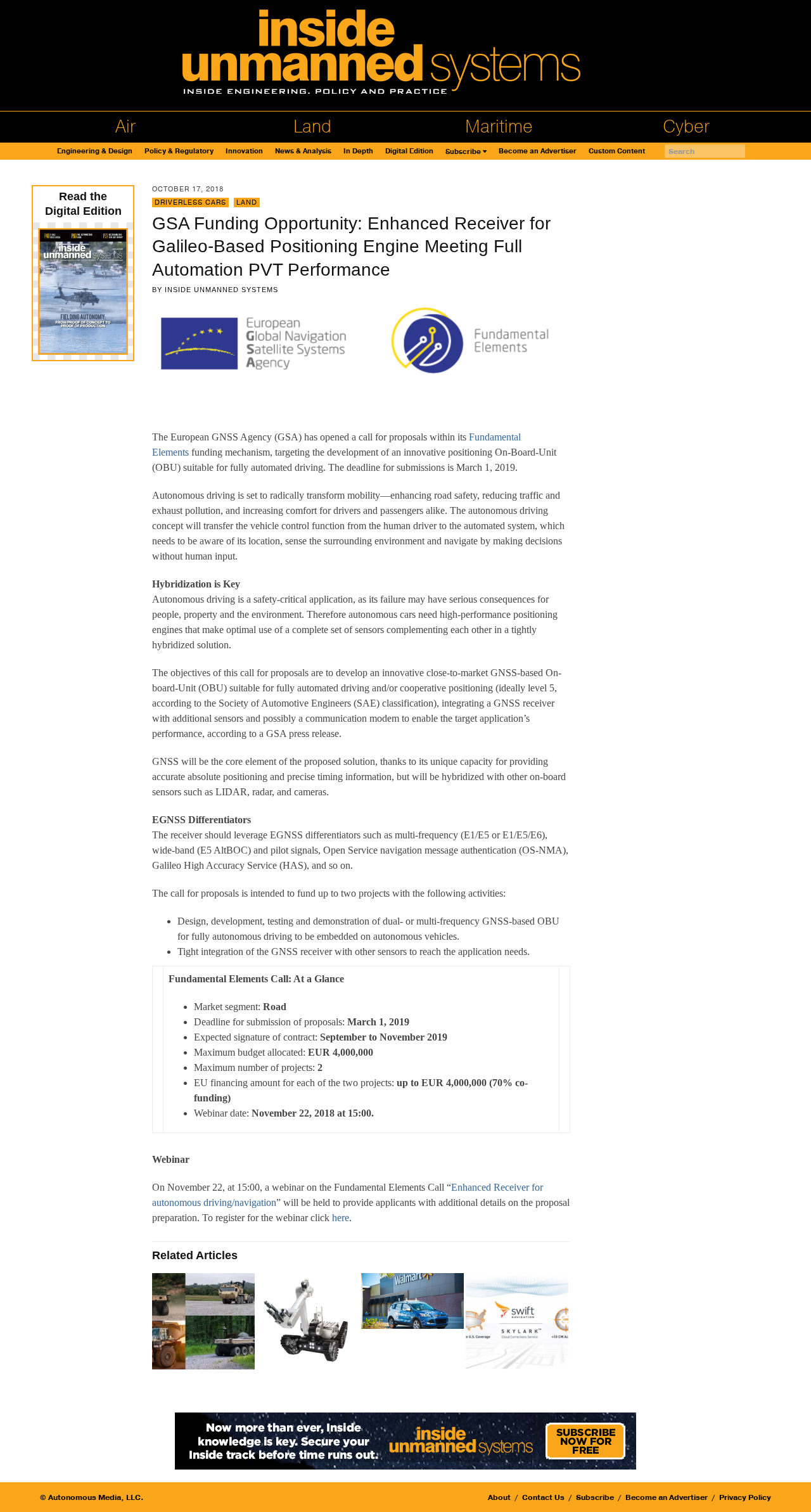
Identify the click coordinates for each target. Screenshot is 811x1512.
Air (125, 127)
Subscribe (463, 152)
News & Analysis (303, 151)
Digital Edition (409, 151)
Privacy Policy (745, 1497)
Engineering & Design (94, 151)
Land (312, 127)
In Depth (358, 151)
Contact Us (543, 1497)
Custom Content (617, 151)
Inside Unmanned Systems (221, 289)
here (340, 1217)
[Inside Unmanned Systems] (405, 55)
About (499, 1497)
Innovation (244, 151)
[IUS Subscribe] (405, 1439)
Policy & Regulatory (179, 151)
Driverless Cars (190, 202)
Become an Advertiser (538, 151)
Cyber (686, 127)
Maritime (499, 127)
